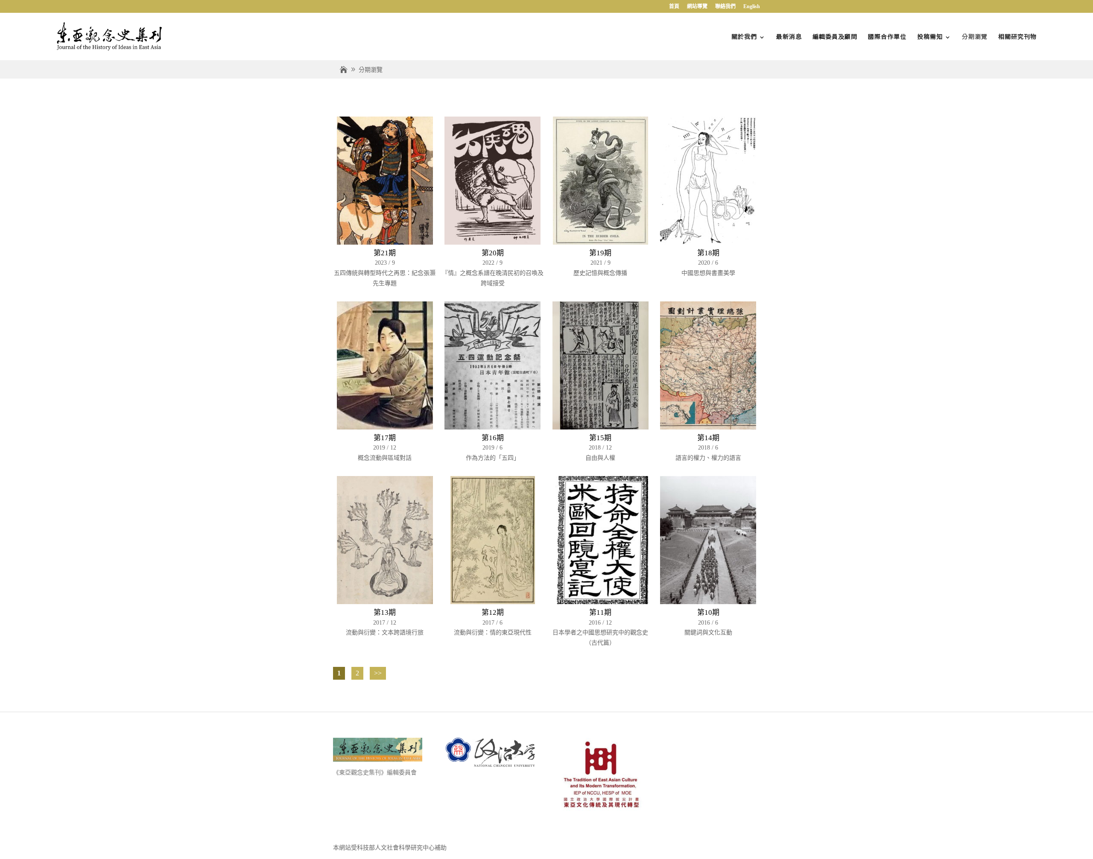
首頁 (674, 6)
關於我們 (744, 36)
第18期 (708, 253)
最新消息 (789, 36)
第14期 (708, 438)
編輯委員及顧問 (834, 36)
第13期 (385, 612)
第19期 (600, 253)
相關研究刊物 (1017, 36)
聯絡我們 (725, 6)
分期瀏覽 (975, 36)
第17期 (385, 438)
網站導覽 (697, 6)
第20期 (493, 253)
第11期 (600, 612)
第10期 (708, 612)
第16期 (493, 438)
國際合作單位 (887, 36)
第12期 (493, 612)
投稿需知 (930, 36)
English (751, 6)
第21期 (385, 253)
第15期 (600, 438)
